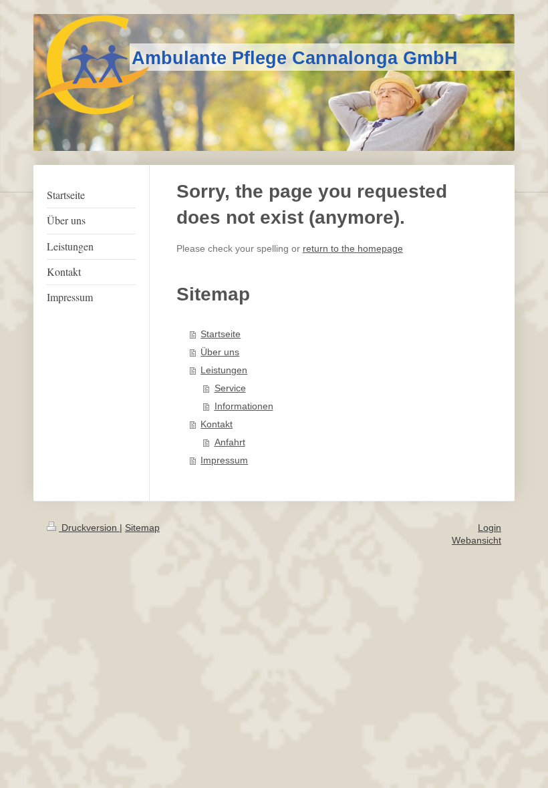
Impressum (224, 460)
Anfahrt (230, 442)
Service (230, 388)
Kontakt (216, 424)
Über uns (219, 352)
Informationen (244, 406)
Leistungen (223, 370)
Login (489, 527)
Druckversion (89, 527)
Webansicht (476, 540)
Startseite (220, 334)
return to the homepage (353, 249)
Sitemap (142, 527)
